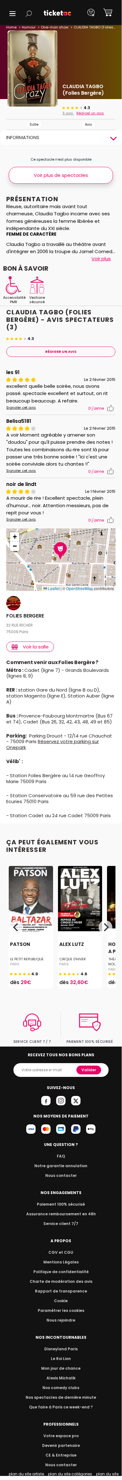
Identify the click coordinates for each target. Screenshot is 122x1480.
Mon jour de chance (61, 1368)
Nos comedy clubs (60, 1387)
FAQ (61, 1156)
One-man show (54, 27)
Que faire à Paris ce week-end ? (61, 1407)
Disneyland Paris (61, 1349)
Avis (88, 124)
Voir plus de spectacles (61, 175)
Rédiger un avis (90, 113)
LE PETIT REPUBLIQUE (27, 959)
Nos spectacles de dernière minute (61, 1397)
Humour (29, 27)
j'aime (96, 408)
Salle (34, 124)
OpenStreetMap (79, 588)
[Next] (105, 927)
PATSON (20, 944)
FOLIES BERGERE (25, 616)
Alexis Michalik (61, 1378)
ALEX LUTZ (71, 944)
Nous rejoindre (60, 1320)
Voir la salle (36, 646)
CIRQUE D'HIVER (72, 959)
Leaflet (53, 588)
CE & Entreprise (61, 1455)
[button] (12, 13)
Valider (88, 1069)
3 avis (68, 113)
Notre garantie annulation (60, 1165)
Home (11, 27)
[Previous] (16, 927)
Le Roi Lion (61, 1358)
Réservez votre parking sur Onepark (52, 744)
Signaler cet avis (21, 407)
